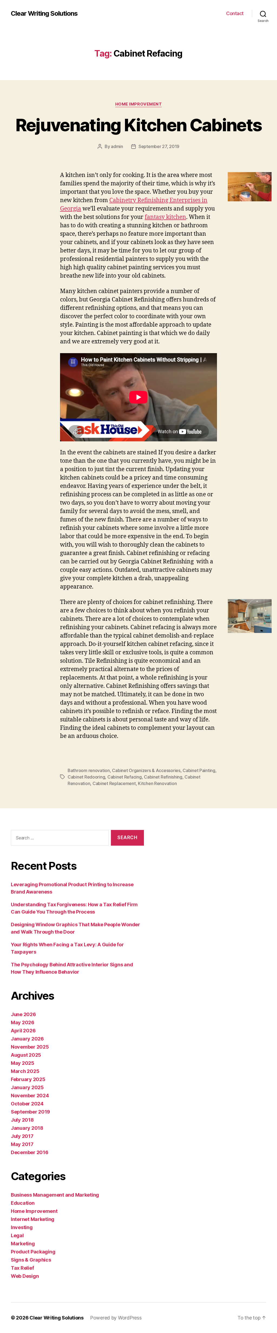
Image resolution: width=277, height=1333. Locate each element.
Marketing (23, 1243)
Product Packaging (33, 1252)
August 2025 (26, 1055)
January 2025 (27, 1087)
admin (117, 146)
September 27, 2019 (158, 146)
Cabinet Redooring (86, 777)
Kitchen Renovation (157, 783)
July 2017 (22, 1136)
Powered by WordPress (116, 1318)
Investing (22, 1227)
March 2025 (25, 1071)
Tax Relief (22, 1268)
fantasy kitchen (165, 217)
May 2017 (22, 1144)
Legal (17, 1235)
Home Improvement (138, 104)
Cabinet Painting (199, 770)
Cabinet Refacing (124, 777)
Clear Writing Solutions (44, 13)
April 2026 (23, 1030)
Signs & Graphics (31, 1260)
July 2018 (22, 1120)
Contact (235, 13)
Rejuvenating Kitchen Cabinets (138, 124)
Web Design (25, 1276)
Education (23, 1203)
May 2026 (22, 1022)
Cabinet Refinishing (163, 777)
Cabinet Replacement (114, 783)
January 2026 (27, 1039)
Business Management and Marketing (55, 1195)
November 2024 (30, 1095)
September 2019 (30, 1112)
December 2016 (29, 1152)
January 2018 (27, 1128)
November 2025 (30, 1047)
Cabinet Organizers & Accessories (146, 770)
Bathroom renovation (89, 770)
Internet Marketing (32, 1219)
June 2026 (23, 1014)
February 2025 (28, 1079)
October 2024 (27, 1104)
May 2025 (22, 1063)
